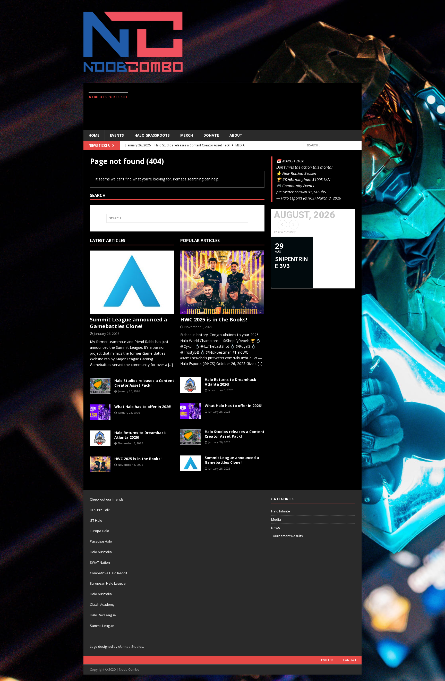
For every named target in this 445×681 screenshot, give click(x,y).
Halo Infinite (280, 511)
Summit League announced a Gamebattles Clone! (128, 323)
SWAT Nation (100, 562)
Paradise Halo (101, 541)
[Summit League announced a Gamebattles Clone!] (132, 282)
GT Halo (96, 520)
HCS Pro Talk (100, 510)
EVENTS (117, 135)
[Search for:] (329, 145)
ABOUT (235, 135)
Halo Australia (101, 552)
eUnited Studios (130, 646)
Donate (211, 135)
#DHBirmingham (296, 179)
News (275, 527)
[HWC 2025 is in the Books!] (100, 464)
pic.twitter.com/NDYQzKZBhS (301, 191)
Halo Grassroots (152, 135)
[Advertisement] (267, 106)
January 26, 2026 (106, 333)
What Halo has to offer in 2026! (142, 406)
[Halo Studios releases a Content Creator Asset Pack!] (100, 386)
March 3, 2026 (328, 198)
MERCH (186, 135)
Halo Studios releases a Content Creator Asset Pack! (144, 383)
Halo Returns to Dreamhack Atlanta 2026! (140, 435)
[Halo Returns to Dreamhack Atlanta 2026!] (100, 438)
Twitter (327, 660)
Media (276, 519)
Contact (349, 660)
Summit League (102, 625)
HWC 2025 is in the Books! (137, 458)
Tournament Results (287, 536)
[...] (170, 364)
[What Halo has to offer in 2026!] (100, 412)
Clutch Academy (102, 604)
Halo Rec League (103, 615)
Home (94, 135)
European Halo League (108, 583)
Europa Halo (99, 530)
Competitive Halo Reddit (108, 573)
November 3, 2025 (130, 443)
